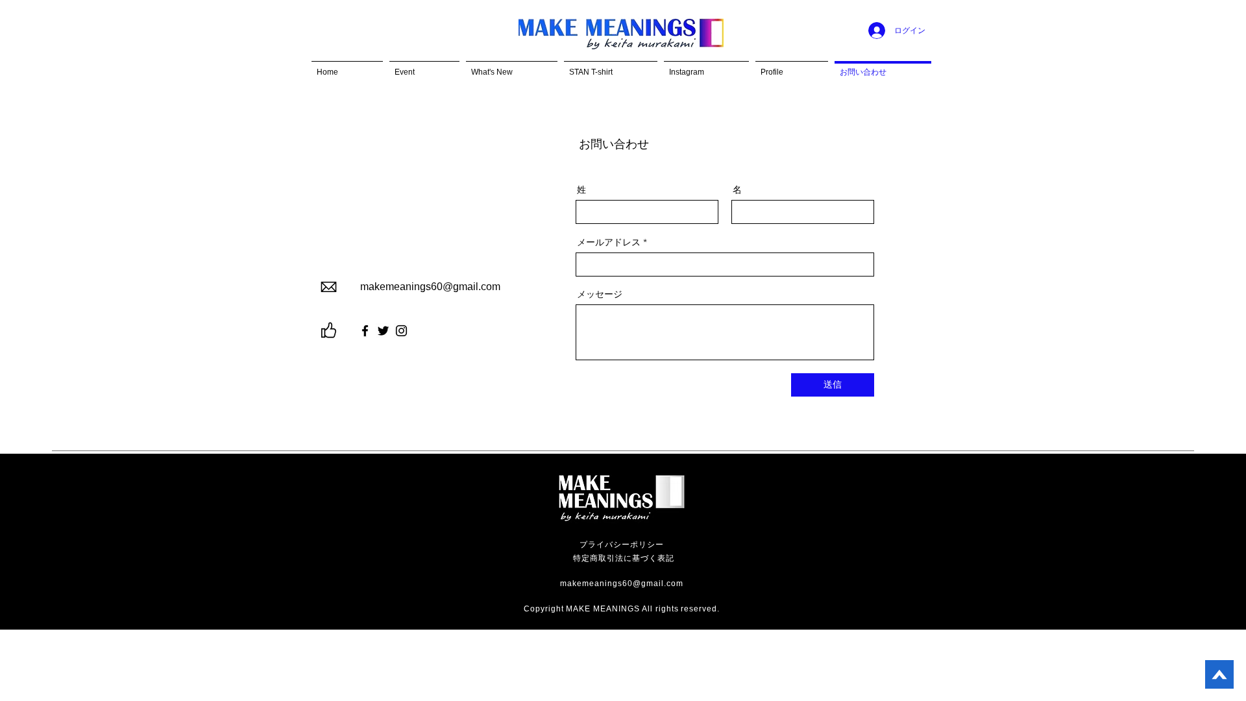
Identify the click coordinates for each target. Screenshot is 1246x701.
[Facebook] (365, 330)
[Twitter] (383, 330)
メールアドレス (609, 242)
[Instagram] (401, 330)
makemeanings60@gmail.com (430, 286)
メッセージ (599, 294)
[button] (424, 66)
